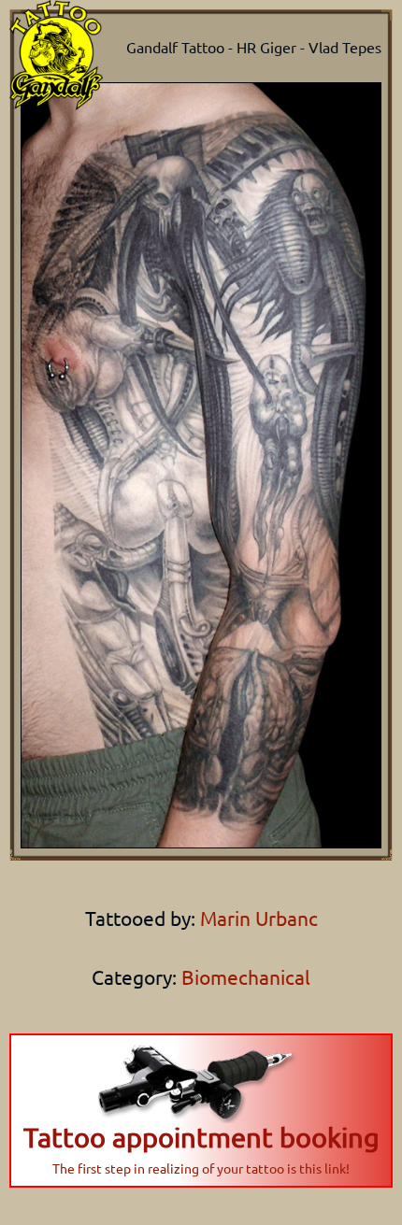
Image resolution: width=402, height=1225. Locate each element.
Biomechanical (245, 976)
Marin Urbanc (256, 917)
